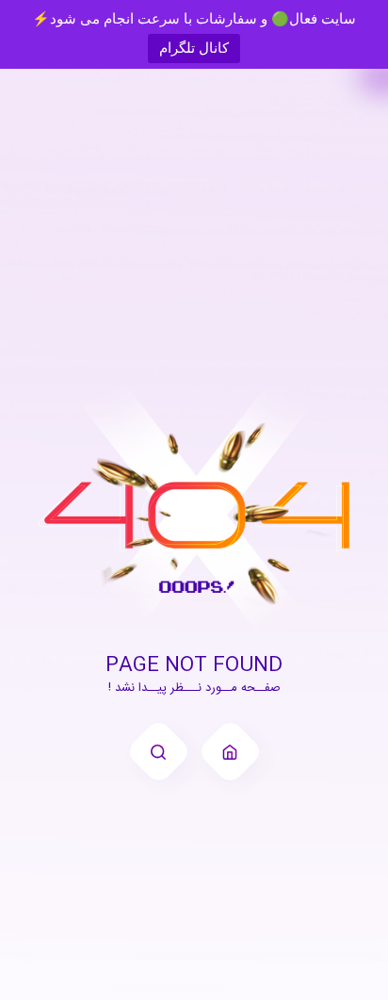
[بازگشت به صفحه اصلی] (230, 752)
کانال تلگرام (194, 48)
